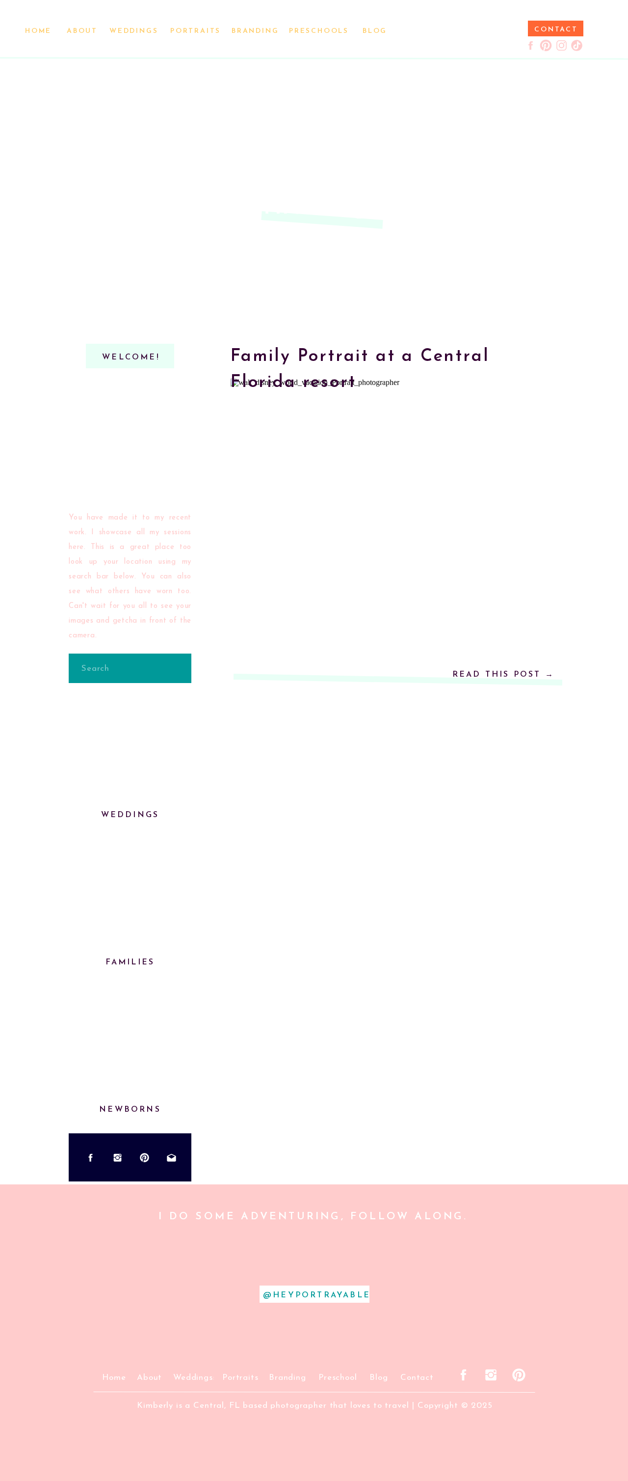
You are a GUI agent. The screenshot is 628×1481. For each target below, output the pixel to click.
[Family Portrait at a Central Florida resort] (395, 477)
